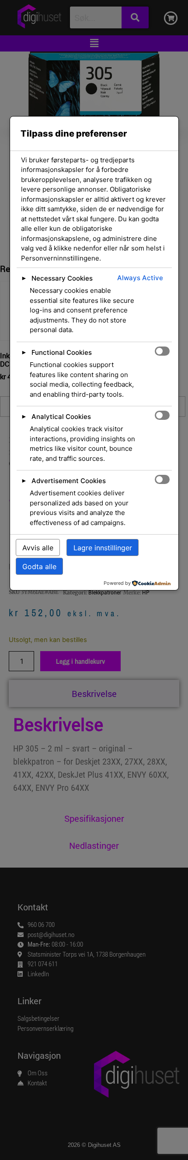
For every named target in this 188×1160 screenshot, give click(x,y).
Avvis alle (37, 547)
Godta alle (39, 566)
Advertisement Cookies (68, 481)
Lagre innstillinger (102, 547)
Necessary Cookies (62, 278)
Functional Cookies (61, 352)
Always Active (140, 278)
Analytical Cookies (61, 416)
